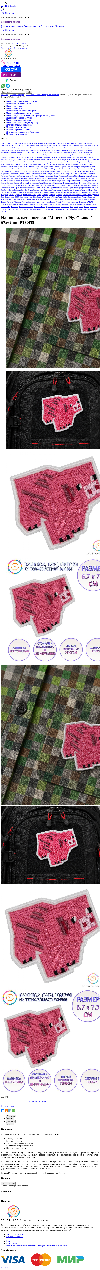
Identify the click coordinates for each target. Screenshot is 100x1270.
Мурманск (81, 178)
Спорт (12, 197)
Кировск (26, 169)
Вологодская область (85, 152)
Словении (59, 195)
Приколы (65, 188)
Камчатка (31, 167)
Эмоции (23, 209)
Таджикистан (47, 197)
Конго (71, 169)
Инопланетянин (72, 162)
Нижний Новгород (7, 183)
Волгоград (60, 152)
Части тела (14, 207)
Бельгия (54, 148)
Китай (44, 169)
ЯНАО (77, 209)
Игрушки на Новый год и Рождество (22, 132)
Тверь (14, 199)
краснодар (35, 171)
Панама (80, 185)
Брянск (16, 150)
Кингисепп (4, 169)
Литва (75, 174)
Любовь (16, 176)
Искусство (24, 164)
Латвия (22, 174)
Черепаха (49, 207)
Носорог (4, 185)
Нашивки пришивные (16, 106)
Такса (60, 197)
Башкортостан (18, 148)
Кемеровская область (88, 167)
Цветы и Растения (85, 204)
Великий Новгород (86, 150)
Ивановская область (30, 162)
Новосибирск (57, 183)
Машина (94, 176)
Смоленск (69, 195)
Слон (64, 195)
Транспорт (46, 199)
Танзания (85, 197)
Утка (68, 202)
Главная (4, 26)
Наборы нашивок (23, 181)
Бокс (65, 148)
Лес (53, 174)
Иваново (21, 162)
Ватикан (76, 150)
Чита (75, 207)
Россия (6, 190)
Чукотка (86, 207)
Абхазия (34, 143)
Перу (16, 188)
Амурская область (7, 145)
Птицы (78, 188)
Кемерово (77, 167)
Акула (68, 143)
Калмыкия (83, 164)
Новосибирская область (70, 183)
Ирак (86, 162)
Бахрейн (11, 148)
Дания (81, 157)
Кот (16, 171)
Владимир (37, 152)
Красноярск (43, 171)
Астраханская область (65, 145)
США (35, 197)
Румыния (36, 190)
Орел (56, 185)
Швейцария (93, 207)
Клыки (48, 169)
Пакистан (74, 185)
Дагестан (76, 157)
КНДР (53, 169)
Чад (9, 207)
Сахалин (48, 192)
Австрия (48, 143)
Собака (96, 195)
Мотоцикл (68, 178)
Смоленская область (80, 195)
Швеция (3, 209)
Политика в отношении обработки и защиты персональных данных (36, 1246)
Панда (85, 185)
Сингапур (28, 195)
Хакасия (51, 204)
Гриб (62, 157)
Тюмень (3, 202)
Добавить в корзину (37, 1101)
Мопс (35, 178)
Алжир (79, 143)
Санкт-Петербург (18, 43)
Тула (51, 199)
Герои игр (4, 157)
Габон (62, 155)
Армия (46, 145)
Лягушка (35, 176)
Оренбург (62, 185)
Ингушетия (54, 162)
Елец (68, 160)
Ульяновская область (43, 202)
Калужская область (7, 167)
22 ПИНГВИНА (8, 6)
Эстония (29, 209)
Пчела (92, 188)
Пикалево (21, 188)
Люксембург (27, 176)
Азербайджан (61, 143)
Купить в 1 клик (8, 1106)
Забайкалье (95, 160)
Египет (41, 160)
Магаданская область (51, 176)
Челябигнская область (26, 207)
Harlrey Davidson (11, 143)
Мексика (10, 178)
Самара (69, 190)
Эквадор (18, 209)
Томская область (37, 199)
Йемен (49, 164)
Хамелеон (58, 204)
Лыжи (11, 176)
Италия (43, 164)
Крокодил (50, 171)
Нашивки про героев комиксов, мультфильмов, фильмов (31, 115)
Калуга (89, 164)
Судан (30, 197)
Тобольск (24, 199)
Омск (41, 185)
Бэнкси (71, 150)
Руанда (30, 190)
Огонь (20, 185)
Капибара (42, 167)
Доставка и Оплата (14, 1234)
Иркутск (91, 162)
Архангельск (53, 145)
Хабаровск (32, 204)
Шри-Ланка (10, 209)
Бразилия (10, 150)
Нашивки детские (14, 108)
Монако (30, 178)
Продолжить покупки (10, 22)
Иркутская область (7, 164)
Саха (43, 192)
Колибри (59, 169)
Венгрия (15, 152)
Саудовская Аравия (34, 192)
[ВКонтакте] (2, 1110)
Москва (47, 178)
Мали (76, 176)
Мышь (9, 181)
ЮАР (41, 209)
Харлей (64, 204)
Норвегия (95, 183)
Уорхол (52, 202)
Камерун (24, 167)
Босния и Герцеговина (88, 148)
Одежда (24, 185)
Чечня (67, 207)
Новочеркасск (83, 183)
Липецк (67, 174)
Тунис (55, 199)
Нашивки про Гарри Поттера (19, 118)
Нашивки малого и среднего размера (42, 95)
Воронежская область (27, 155)
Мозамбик (17, 178)
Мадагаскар (63, 176)
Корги (76, 169)
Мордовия (40, 178)
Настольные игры (49, 181)
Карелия (63, 167)
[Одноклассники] (6, 1110)
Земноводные (5, 162)
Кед (72, 167)
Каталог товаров (16, 26)
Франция (20, 204)
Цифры (93, 204)
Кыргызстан (5, 174)
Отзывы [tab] (10, 1119)
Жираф (88, 160)
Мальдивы (81, 176)
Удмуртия (10, 202)
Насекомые (39, 181)
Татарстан (91, 197)
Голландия (46, 157)
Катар (68, 167)
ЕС (72, 160)
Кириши (15, 169)
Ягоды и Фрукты (53, 209)
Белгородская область (44, 148)
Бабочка (90, 145)
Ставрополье (24, 197)
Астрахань (75, 145)
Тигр (18, 199)
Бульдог (38, 150)
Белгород (33, 148)
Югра (45, 209)
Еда (45, 160)
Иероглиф (41, 162)
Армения (40, 145)
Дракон (31, 160)
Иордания (80, 162)
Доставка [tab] (11, 1121)
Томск (29, 199)
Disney (3, 143)
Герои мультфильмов (23, 157)
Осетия (68, 185)
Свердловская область (72, 192)
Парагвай (91, 185)
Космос (80, 169)
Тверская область (6, 199)
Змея (15, 162)
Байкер (96, 145)
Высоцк (51, 155)
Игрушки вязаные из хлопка (19, 125)
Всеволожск (38, 155)
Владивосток (29, 152)
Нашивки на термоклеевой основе (21, 101)
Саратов (11, 192)
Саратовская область (21, 192)
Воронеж (16, 155)
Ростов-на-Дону (19, 190)
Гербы (87, 155)
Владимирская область (49, 152)
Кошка (29, 171)
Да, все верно (7, 48)
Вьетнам (57, 155)
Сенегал (11, 195)
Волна (70, 152)
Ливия (62, 174)
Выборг (45, 155)
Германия (92, 155)
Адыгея (53, 143)
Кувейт (68, 171)
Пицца (33, 188)
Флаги (90, 201)
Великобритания (6, 152)
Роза (96, 188)
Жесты (75, 160)
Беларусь (27, 148)
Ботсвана (4, 150)
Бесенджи (61, 148)
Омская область (49, 185)
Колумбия (65, 169)
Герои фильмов (36, 157)
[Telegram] (9, 1110)
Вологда (75, 152)
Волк (66, 152)
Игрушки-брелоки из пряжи (18, 129)
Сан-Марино (89, 190)
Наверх (4, 1268)
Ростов (11, 190)
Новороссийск (48, 183)
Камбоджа (17, 167)
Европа (36, 160)
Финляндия (82, 202)
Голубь (52, 157)
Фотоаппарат (12, 204)
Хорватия (75, 204)
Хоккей (69, 204)
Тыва (79, 199)
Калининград (75, 164)
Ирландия (17, 164)
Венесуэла (21, 152)
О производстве (48, 26)
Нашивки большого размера (18, 120)
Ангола (20, 145)
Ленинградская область (38, 174)
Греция (57, 157)
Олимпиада (31, 185)
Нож (89, 183)
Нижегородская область (88, 181)
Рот (26, 190)
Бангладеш (4, 148)
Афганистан (84, 145)
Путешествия (85, 188)
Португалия (45, 188)
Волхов (10, 155)
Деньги (10, 160)
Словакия (52, 195)
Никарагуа (17, 183)
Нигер (63, 181)
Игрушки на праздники (16, 134)
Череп (43, 207)
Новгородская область (35, 183)
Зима (12, 162)
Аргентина (33, 145)
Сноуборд (90, 195)
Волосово (4, 155)
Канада (36, 167)
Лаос (11, 174)
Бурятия (61, 150)
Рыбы (41, 190)
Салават (64, 190)
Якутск (67, 209)
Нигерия (69, 181)
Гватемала (80, 155)
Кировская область (35, 169)
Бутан (66, 150)
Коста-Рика (87, 169)
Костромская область (8, 171)
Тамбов (65, 197)
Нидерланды (76, 181)
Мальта (88, 176)
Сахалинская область (58, 192)
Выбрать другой (21, 48)
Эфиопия (36, 209)
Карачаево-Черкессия (53, 167)
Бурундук (54, 150)
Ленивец (27, 174)
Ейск (55, 160)
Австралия (41, 143)
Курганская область (83, 171)
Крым (64, 171)
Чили (71, 207)
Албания (73, 143)
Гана (65, 155)
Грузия (66, 157)
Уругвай (58, 202)
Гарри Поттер (72, 155)
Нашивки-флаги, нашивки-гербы (21, 111)
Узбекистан (17, 202)
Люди (21, 176)
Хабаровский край (42, 204)
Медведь (4, 178)
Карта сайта (11, 1243)
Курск (92, 171)
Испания (38, 164)
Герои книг (11, 157)
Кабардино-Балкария (58, 164)
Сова (2, 197)
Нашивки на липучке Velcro (18, 104)
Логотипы (91, 174)
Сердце (22, 195)
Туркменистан (67, 199)
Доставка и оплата (32, 26)
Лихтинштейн (82, 174)
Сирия (34, 195)
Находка (58, 181)
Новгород (24, 183)
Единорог (50, 160)
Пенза (96, 185)
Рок (2, 190)
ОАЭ (8, 185)
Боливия (77, 148)
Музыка (74, 178)
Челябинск (37, 207)
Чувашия (80, 207)
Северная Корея (86, 192)
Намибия (32, 181)
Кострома (94, 169)
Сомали (7, 197)
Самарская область (79, 190)
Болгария (71, 148)
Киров (20, 169)
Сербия (17, 195)
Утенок (64, 202)
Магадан (41, 176)
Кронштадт (57, 171)
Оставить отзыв (8, 1183)
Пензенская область (7, 188)
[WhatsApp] (13, 1110)
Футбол (25, 204)
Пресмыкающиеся (56, 188)
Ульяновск (31, 202)
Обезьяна (14, 185)
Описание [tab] (11, 1116)
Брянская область (25, 150)
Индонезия (62, 162)
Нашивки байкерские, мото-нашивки (22, 113)
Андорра (26, 145)
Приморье (72, 188)
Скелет (39, 195)
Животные (82, 160)
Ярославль (83, 209)
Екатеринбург (61, 160)
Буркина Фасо (46, 150)
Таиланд (55, 197)
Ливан (57, 174)
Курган (73, 171)
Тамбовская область (74, 197)
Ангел (16, 145)
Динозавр (16, 160)
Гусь (70, 157)
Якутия (61, 209)
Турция (75, 199)
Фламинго (4, 204)
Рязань (59, 190)
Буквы (33, 150)
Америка (89, 143)
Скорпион (45, 195)
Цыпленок (4, 207)
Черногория (56, 207)
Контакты (59, 26)
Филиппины (74, 202)
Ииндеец (48, 162)
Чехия (63, 207)
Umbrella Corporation (24, 143)
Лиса (71, 174)
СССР (17, 197)
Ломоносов (4, 176)
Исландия (31, 164)
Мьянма (14, 181)
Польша (38, 188)
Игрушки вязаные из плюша (19, 127)
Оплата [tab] (10, 1124)
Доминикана (24, 160)
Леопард (49, 174)
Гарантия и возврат (14, 1237)
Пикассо (28, 188)
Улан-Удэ (25, 202)
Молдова (24, 178)
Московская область (57, 178)
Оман (37, 185)
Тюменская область (88, 199)
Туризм (60, 199)
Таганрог (40, 197)
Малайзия (70, 176)
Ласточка (16, 174)
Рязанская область (50, 190)
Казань (68, 164)
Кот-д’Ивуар (22, 171)
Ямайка (72, 209)
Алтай (84, 143)
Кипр (10, 169)
